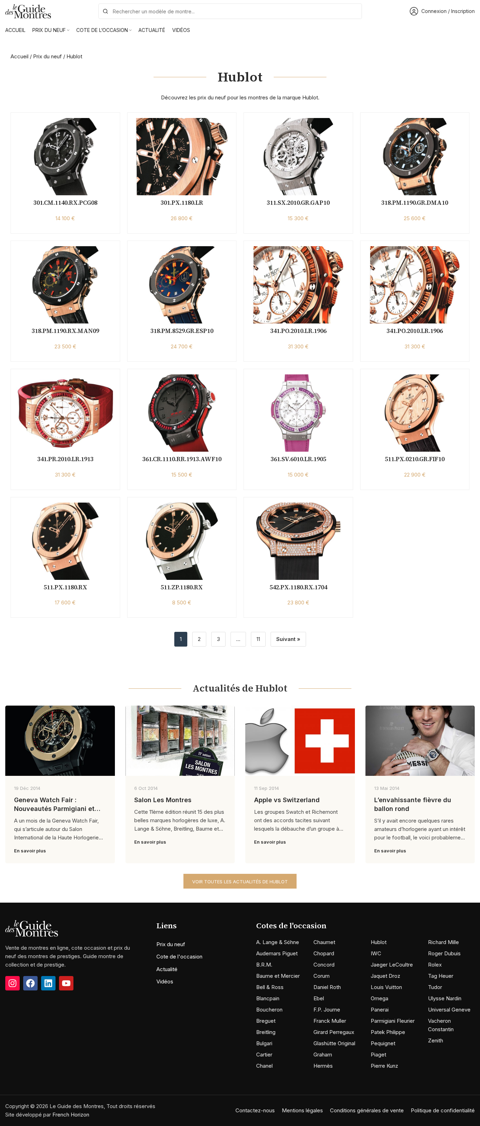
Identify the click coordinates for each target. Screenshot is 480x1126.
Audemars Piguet (277, 953)
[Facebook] (30, 983)
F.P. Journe (326, 1009)
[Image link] (31, 928)
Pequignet (383, 1043)
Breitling (265, 1032)
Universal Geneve (449, 1009)
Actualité (166, 969)
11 (258, 639)
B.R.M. (264, 964)
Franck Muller (329, 1020)
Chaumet (324, 942)
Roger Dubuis (444, 953)
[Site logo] (28, 10)
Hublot (379, 942)
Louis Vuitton (386, 987)
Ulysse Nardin (444, 998)
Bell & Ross (270, 987)
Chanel (264, 1065)
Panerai (380, 1009)
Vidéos (164, 981)
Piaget (378, 1054)
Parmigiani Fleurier (393, 1020)
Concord (324, 964)
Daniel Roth (327, 987)
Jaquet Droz (385, 976)
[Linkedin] (48, 983)
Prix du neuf (47, 56)
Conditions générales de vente (367, 1110)
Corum (321, 976)
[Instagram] (12, 983)
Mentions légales (302, 1110)
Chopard (323, 953)
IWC (376, 953)
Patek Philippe (388, 1032)
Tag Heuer (440, 976)
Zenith (435, 1040)
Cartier (264, 1054)
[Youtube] (66, 983)
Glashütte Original (334, 1043)
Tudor (435, 987)
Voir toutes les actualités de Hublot (240, 881)
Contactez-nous (255, 1110)
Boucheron (269, 1009)
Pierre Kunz (384, 1065)
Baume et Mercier (278, 976)
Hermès (323, 1065)
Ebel (318, 998)
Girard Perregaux (333, 1032)
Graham (322, 1054)
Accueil (19, 56)
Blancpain (267, 998)
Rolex (435, 964)
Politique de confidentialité (443, 1110)
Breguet (265, 1020)
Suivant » (288, 639)
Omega (379, 998)
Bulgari (264, 1043)
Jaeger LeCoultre (392, 964)
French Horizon (70, 1114)
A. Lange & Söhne (277, 942)
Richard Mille (443, 942)
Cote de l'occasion (179, 956)
